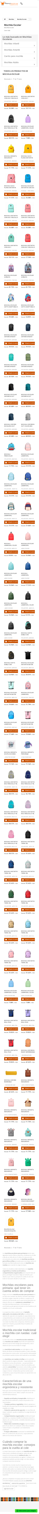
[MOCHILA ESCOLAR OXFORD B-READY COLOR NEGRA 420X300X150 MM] (11, 327)
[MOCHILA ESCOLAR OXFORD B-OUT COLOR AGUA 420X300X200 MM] (28, 387)
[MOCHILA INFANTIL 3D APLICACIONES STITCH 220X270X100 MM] (11, 745)
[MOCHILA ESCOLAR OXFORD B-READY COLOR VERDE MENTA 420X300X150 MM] (11, 357)
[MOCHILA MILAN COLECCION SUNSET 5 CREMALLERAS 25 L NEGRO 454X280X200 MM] (28, 1192)
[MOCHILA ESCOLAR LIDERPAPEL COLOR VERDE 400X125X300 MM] (28, 983)
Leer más (7, 30)
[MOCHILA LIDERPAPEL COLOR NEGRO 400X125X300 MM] (28, 595)
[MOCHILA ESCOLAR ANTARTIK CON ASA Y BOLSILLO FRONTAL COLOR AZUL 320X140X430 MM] (28, 178)
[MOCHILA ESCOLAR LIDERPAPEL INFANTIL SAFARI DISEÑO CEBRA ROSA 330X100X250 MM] (28, 685)
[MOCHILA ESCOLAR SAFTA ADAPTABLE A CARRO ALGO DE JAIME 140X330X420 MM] (11, 297)
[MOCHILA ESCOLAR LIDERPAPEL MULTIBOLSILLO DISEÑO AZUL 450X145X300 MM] (11, 715)
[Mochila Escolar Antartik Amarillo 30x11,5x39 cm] (11, 1221)
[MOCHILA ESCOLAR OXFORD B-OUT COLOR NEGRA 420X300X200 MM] (11, 387)
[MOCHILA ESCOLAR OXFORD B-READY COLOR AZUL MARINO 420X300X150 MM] (28, 327)
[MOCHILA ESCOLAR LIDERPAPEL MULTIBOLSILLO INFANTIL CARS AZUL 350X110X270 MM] (11, 506)
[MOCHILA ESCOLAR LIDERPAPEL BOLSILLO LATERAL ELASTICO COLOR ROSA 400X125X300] (28, 536)
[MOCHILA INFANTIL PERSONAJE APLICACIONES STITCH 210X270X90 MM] (28, 745)
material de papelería (18, 1483)
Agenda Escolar (8, 1489)
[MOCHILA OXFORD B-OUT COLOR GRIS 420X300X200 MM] (28, 417)
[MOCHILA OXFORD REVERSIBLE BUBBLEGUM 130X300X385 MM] (11, 1072)
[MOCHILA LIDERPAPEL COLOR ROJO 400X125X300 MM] (11, 536)
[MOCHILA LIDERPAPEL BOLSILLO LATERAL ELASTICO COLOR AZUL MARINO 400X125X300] (28, 566)
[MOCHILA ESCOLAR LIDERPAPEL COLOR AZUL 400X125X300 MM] (11, 983)
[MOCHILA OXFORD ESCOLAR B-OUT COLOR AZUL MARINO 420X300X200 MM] (11, 417)
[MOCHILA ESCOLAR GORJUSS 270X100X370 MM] (11, 268)
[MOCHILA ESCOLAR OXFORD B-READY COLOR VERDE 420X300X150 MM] (28, 357)
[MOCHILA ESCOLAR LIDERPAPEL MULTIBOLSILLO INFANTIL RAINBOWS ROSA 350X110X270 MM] (28, 446)
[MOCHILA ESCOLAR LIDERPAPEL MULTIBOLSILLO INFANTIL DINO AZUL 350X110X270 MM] (28, 476)
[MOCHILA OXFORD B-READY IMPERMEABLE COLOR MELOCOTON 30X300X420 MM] (28, 1043)
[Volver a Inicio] (5, 19)
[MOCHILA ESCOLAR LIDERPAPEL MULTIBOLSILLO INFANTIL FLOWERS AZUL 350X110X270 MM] (11, 476)
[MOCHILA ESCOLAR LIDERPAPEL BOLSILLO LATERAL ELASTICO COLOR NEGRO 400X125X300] (11, 625)
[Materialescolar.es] (9, 3)
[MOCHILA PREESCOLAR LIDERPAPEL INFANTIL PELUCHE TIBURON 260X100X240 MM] (11, 446)
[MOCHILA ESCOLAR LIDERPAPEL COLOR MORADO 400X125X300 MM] (28, 119)
